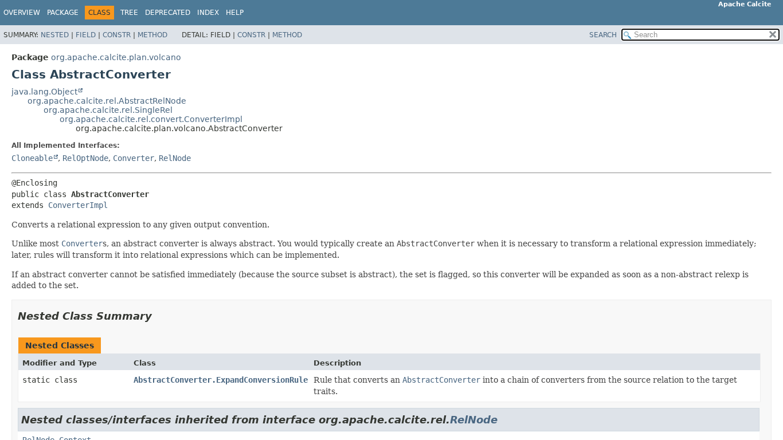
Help (235, 13)
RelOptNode (85, 158)
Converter (133, 158)
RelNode (175, 158)
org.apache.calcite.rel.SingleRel (108, 110)
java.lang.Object (44, 91)
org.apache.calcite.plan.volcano (116, 57)
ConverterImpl (78, 205)
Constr (117, 35)
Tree (129, 13)
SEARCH (603, 35)
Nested (55, 35)
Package (63, 13)
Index (208, 13)
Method (152, 35)
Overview (21, 13)
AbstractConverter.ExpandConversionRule (221, 379)
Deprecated (167, 13)
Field (86, 35)
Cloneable (32, 158)
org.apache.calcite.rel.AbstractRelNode (107, 100)
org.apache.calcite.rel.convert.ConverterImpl (151, 119)
